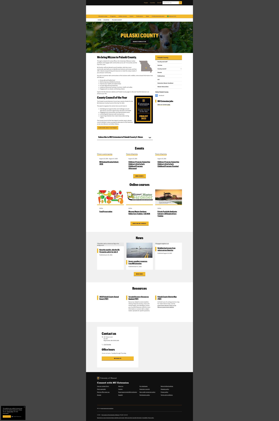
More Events (139, 176)
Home (99, 20)
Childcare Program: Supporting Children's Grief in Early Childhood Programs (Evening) (168, 164)
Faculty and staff (162, 62)
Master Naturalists (163, 86)
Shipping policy (165, 389)
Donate (159, 2)
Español (120, 395)
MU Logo (98, 378)
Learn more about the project (107, 128)
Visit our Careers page (164, 104)
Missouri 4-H (172, 16)
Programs (113, 16)
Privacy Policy (10, 411)
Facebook (161, 95)
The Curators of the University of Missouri (110, 415)
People (146, 2)
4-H (158, 79)
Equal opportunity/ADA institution (127, 392)
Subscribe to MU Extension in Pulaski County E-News (120, 137)
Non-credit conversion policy (147, 392)
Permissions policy (145, 395)
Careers (120, 389)
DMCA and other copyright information (133, 417)
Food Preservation (105, 211)
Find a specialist (101, 389)
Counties (152, 2)
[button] (16, 416)
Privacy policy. (151, 417)
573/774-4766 (107, 344)
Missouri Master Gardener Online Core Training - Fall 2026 (139, 212)
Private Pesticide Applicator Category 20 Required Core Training (167, 213)
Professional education (158, 16)
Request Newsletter (139, 41)
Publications (139, 16)
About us (120, 386)
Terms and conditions (167, 395)
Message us (117, 358)
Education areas (103, 16)
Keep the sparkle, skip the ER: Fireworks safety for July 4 (109, 251)
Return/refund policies (167, 386)
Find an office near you (103, 392)
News (147, 16)
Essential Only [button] (7, 416)
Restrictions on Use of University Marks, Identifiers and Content (110, 417)
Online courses (123, 16)
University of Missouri (108, 378)
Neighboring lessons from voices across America (166, 249)
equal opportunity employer (107, 408)
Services (160, 65)
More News (139, 274)
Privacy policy (164, 392)
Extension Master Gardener (165, 83)
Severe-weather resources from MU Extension (137, 262)
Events (131, 16)
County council (162, 69)
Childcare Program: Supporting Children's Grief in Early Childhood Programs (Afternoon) (139, 165)
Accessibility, (145, 417)
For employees (144, 386)
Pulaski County (117, 20)
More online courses (139, 223)
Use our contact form (103, 386)
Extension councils (145, 389)
